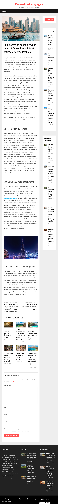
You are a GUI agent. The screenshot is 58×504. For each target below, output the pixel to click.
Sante (46, 500)
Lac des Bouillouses (35, 498)
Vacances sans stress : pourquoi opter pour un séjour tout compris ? (51, 235)
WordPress (4, 501)
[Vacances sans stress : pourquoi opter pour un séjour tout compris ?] (45, 229)
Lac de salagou (25, 498)
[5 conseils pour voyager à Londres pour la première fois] (45, 90)
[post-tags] (53, 31)
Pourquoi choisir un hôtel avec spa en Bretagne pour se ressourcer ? (51, 194)
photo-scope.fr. (17, 500)
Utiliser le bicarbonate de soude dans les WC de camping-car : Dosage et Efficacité (51, 214)
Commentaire (8, 385)
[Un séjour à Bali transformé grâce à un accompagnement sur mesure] (45, 68)
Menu (5, 11)
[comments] (50, 31)
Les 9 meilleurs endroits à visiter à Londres (51, 57)
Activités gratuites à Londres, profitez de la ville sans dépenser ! (51, 41)
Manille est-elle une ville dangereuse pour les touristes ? (8, 357)
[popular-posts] (45, 31)
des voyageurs (6, 459)
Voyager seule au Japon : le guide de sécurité (20, 356)
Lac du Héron (43, 498)
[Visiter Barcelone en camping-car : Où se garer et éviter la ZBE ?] (23, 477)
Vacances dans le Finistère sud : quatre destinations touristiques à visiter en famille (33, 359)
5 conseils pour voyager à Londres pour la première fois (51, 95)
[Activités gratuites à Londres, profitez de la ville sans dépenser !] (45, 36)
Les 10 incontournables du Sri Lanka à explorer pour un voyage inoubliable (20, 334)
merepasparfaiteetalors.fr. (28, 500)
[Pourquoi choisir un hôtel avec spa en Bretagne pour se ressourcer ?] (45, 188)
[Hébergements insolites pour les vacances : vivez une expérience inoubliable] (45, 166)
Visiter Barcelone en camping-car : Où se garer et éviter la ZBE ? (31, 479)
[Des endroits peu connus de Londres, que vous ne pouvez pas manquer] (45, 108)
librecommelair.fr (39, 500)
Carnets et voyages (29, 4)
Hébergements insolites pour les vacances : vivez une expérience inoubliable (51, 173)
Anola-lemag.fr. (9, 500)
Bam (10, 501)
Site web (6, 421)
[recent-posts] (48, 31)
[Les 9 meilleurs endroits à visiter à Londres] (45, 54)
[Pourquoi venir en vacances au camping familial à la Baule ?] (23, 465)
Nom (5, 407)
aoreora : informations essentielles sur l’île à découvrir (32, 333)
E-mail (6, 414)
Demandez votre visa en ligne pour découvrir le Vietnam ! (7, 333)
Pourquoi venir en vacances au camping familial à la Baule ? (31, 467)
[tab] (45, 31)
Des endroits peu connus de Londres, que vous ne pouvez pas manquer (51, 115)
